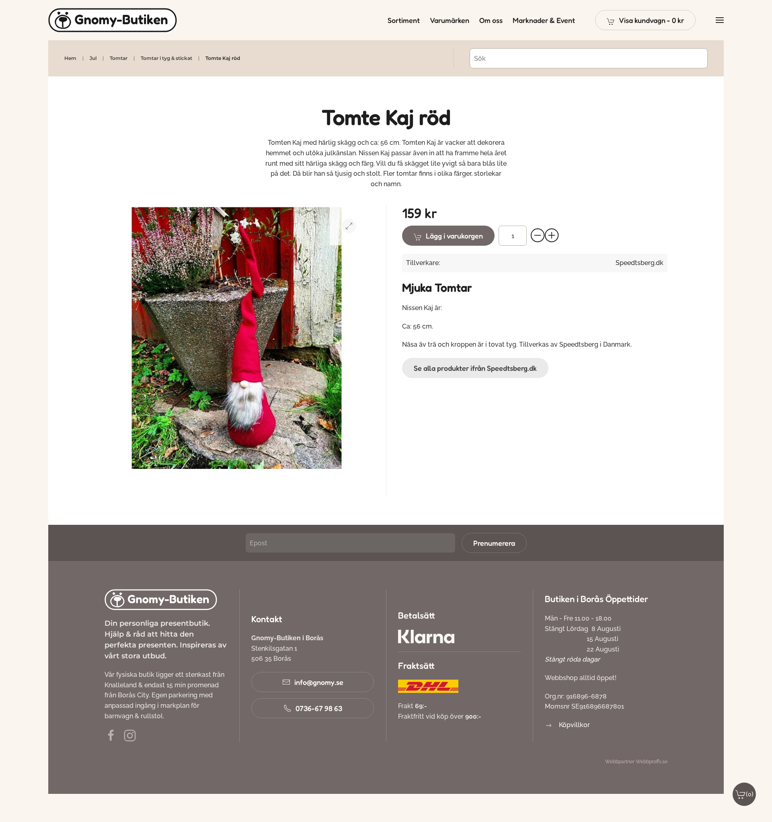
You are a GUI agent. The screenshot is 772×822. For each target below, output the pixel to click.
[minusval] (538, 235)
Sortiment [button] (404, 20)
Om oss (491, 20)
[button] (645, 20)
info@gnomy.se (318, 682)
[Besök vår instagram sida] (129, 735)
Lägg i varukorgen (454, 235)
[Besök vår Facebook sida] (111, 735)
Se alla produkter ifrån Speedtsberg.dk (475, 368)
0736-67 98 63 (319, 708)
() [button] (750, 794)
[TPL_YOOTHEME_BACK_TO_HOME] (112, 20)
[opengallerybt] (349, 226)
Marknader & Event (544, 20)
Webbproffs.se (651, 761)
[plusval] (552, 235)
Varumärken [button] (449, 20)
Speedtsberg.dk (639, 263)
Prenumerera (494, 542)
